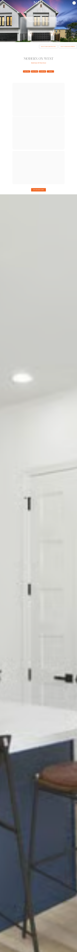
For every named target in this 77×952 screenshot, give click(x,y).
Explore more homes (38, 189)
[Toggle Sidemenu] (74, 3)
